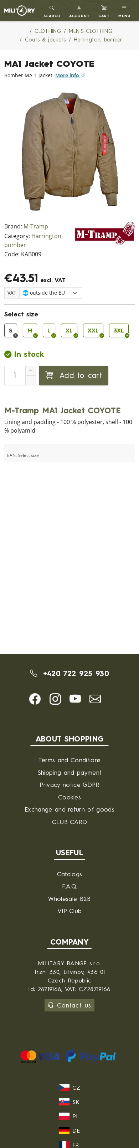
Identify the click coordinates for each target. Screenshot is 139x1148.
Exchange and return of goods (69, 809)
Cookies (69, 797)
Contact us (74, 1005)
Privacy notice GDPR (69, 784)
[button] (79, 10)
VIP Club (69, 911)
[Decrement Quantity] (30, 380)
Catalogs (69, 874)
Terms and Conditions (69, 760)
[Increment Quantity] (30, 371)
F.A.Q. (69, 886)
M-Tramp (36, 226)
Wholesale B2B (69, 898)
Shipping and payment (69, 772)
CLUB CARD (69, 822)
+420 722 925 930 (74, 673)
